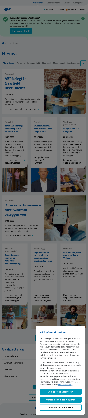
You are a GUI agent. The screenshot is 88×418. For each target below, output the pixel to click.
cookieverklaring (65, 384)
